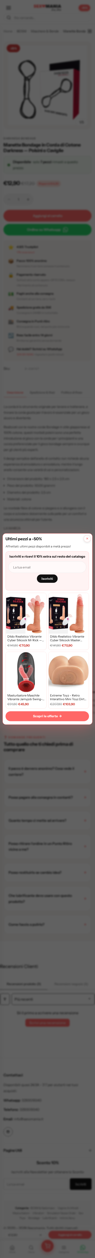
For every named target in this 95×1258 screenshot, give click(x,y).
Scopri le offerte (47, 716)
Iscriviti (47, 578)
